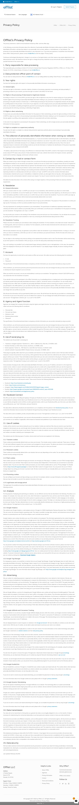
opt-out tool (62, 655)
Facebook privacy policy (62, 407)
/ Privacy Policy (45, 801)
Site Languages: (23, 14)
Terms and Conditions (47, 780)
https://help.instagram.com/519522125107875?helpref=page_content (30, 387)
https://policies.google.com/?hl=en (41, 541)
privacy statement (52, 678)
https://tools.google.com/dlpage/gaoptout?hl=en (21, 551)
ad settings (66, 653)
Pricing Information (47, 775)
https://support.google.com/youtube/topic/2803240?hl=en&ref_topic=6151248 (31, 389)
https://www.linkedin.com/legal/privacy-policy (22, 391)
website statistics (23, 630)
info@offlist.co (32, 53)
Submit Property (70, 7)
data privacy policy (38, 630)
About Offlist (45, 770)
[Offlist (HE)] (8, 7)
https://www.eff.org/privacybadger (17, 467)
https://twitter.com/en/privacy (17, 385)
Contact (44, 778)
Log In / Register (57, 7)
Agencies (44, 772)
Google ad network (42, 623)
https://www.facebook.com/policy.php (21, 383)
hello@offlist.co (8, 1)
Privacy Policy (46, 783)
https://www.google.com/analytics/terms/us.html (16, 541)
